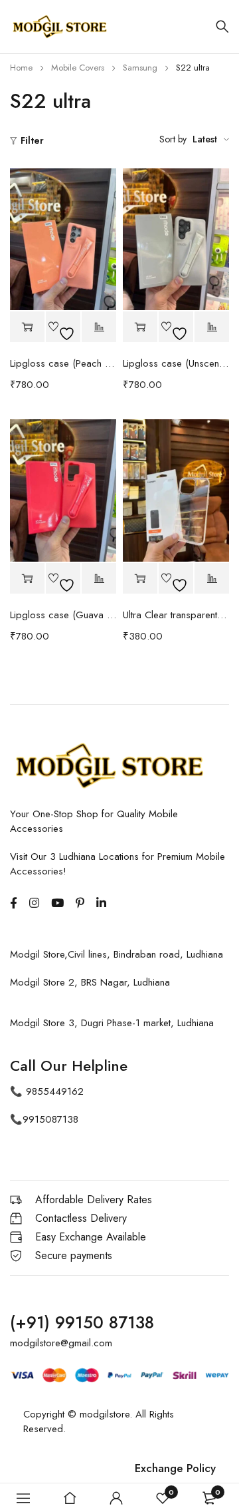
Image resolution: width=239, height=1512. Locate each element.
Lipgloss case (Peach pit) (63, 363)
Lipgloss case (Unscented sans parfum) (176, 363)
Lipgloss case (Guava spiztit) (63, 615)
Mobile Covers (77, 67)
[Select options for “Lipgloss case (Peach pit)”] (27, 327)
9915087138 (50, 1119)
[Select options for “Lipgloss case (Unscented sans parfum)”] (140, 327)
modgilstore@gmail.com (61, 1343)
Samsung (140, 67)
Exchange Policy (175, 1468)
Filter (32, 140)
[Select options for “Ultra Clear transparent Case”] (140, 578)
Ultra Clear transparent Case (176, 615)
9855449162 (55, 1091)
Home (21, 67)
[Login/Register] (116, 1498)
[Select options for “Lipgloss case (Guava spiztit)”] (27, 578)
